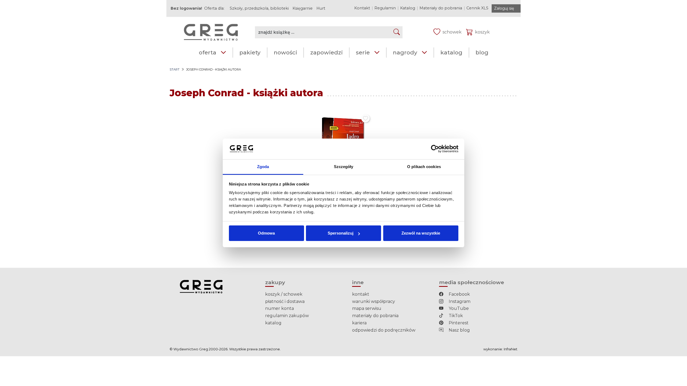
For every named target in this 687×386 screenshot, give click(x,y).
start (175, 69)
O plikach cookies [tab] (424, 166)
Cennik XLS (477, 8)
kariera (359, 322)
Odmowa (266, 233)
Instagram (459, 301)
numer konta (279, 308)
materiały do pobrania (375, 315)
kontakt (360, 294)
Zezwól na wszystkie (420, 233)
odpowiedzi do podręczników (383, 330)
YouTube (458, 308)
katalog (451, 52)
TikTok (455, 315)
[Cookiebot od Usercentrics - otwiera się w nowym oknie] (434, 149)
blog (482, 52)
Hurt (320, 8)
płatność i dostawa (285, 301)
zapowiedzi (326, 52)
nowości (285, 52)
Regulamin (385, 8)
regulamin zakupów (287, 315)
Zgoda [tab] (263, 166)
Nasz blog (459, 330)
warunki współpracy (373, 301)
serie (363, 52)
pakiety (250, 52)
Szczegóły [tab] (343, 166)
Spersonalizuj (340, 233)
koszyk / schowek (283, 294)
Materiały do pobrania (440, 8)
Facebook (459, 294)
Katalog (407, 8)
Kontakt (362, 8)
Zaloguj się (504, 8)
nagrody (405, 52)
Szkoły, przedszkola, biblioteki (259, 8)
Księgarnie (303, 8)
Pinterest (458, 322)
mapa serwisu (366, 308)
